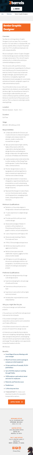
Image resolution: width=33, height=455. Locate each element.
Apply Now (15, 402)
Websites (9, 14)
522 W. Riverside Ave (16, 420)
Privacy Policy (16, 451)
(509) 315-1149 (16, 424)
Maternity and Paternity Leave (14, 382)
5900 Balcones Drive (17, 430)
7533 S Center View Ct (16, 439)
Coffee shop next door (12, 388)
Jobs (2, 14)
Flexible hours (9, 385)
